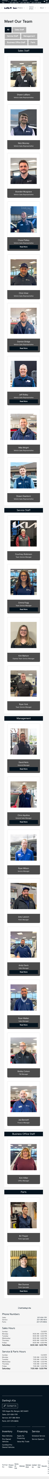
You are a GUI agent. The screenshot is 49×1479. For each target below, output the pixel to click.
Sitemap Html (28, 1466)
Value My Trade (23, 1442)
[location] (44, 2)
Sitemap (22, 1466)
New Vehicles (7, 1436)
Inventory (7, 1431)
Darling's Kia (5, 1466)
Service (36, 1431)
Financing (22, 1431)
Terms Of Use (16, 1466)
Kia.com (44, 1466)
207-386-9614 (42, 1320)
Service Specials (38, 1439)
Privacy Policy (11, 1466)
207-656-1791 (42, 1317)
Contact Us (11, 1406)
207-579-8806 (42, 1322)
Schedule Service (38, 1436)
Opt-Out (39, 1466)
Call (25, 1308)
